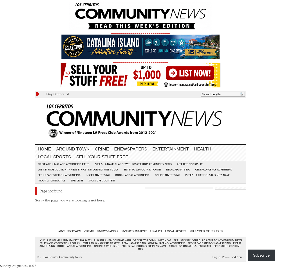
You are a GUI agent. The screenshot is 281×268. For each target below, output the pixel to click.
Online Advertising (167, 175)
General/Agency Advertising (213, 169)
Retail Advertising (178, 169)
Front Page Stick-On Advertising (59, 175)
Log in (216, 257)
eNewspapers (130, 149)
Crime (102, 149)
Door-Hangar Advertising (132, 175)
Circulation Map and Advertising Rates (63, 164)
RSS (140, 248)
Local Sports (54, 156)
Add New (236, 257)
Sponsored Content (101, 180)
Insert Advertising (98, 175)
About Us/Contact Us (51, 180)
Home (44, 149)
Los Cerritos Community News (61, 257)
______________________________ (140, 32)
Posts (225, 257)
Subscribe (77, 180)
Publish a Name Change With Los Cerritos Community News (133, 164)
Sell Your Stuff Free (102, 156)
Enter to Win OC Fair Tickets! (142, 169)
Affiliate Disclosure (190, 164)
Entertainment (170, 149)
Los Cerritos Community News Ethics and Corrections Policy (78, 169)
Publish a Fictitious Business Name (207, 175)
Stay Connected (57, 94)
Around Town (73, 149)
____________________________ (140, 61)
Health (202, 149)
